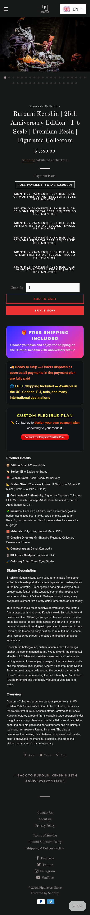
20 (85, 77)
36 (76, 83)
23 (22, 83)
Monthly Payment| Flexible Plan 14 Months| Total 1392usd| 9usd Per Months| (45, 269)
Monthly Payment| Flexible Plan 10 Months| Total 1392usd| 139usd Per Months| (45, 240)
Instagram (47, 871)
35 (72, 83)
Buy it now (45, 310)
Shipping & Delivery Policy (45, 848)
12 (51, 77)
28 (43, 83)
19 (80, 77)
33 (64, 83)
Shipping (28, 160)
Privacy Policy (45, 825)
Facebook (47, 858)
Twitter (47, 865)
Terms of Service (45, 835)
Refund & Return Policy (45, 842)
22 (18, 83)
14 (60, 77)
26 (34, 83)
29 (47, 83)
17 (72, 77)
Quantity (17, 288)
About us (45, 819)
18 (76, 77)
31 (55, 83)
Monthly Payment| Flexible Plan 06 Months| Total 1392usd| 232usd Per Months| (45, 211)
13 (55, 77)
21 (14, 83)
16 (68, 77)
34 (68, 83)
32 (60, 83)
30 (51, 83)
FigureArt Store (50, 887)
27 (39, 83)
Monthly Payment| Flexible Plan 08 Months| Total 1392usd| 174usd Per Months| (45, 225)
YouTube (47, 878)
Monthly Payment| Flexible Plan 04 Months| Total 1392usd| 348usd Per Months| (45, 196)
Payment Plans (45, 176)
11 (47, 77)
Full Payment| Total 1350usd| (45, 184)
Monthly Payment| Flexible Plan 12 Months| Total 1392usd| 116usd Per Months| (45, 254)
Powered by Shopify (45, 893)
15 (64, 77)
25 (30, 83)
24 (26, 83)
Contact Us (45, 812)
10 (43, 77)
